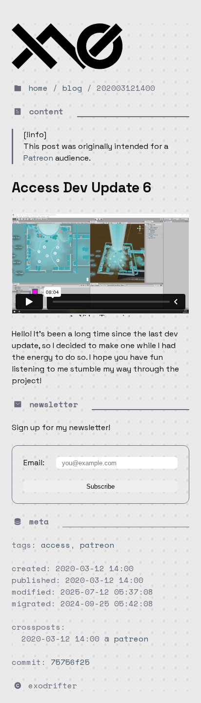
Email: (33, 462)
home (38, 88)
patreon (97, 545)
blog (72, 88)
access (55, 545)
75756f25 (70, 662)
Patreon (38, 158)
